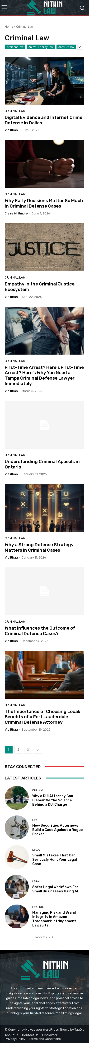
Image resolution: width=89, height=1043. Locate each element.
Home (9, 27)
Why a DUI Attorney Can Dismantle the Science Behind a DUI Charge (52, 800)
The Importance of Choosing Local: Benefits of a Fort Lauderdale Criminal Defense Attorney (42, 717)
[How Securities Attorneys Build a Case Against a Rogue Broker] (17, 827)
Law (34, 820)
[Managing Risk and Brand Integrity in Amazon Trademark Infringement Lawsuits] (17, 917)
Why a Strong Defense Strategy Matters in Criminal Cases (39, 547)
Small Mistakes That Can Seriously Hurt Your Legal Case (54, 859)
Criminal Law (15, 110)
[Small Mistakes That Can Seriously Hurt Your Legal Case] (17, 857)
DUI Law (37, 790)
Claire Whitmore (16, 213)
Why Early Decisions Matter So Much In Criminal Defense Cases (44, 203)
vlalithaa (11, 130)
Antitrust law (66, 47)
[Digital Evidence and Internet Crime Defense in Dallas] (44, 81)
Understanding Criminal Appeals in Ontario (42, 464)
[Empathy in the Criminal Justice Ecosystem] (44, 247)
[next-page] (38, 749)
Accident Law (15, 47)
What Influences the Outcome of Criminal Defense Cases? (40, 630)
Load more (42, 937)
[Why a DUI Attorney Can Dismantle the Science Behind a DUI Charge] (17, 798)
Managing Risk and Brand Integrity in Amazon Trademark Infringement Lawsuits (54, 918)
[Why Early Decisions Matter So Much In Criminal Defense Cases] (44, 164)
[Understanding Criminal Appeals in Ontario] (44, 425)
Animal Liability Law (40, 47)
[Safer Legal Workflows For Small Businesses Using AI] (17, 887)
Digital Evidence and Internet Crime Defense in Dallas (43, 120)
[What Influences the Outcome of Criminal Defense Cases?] (44, 591)
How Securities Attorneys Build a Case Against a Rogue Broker (57, 829)
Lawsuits (38, 907)
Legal (36, 850)
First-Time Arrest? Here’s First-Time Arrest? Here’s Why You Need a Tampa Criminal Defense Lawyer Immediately (44, 375)
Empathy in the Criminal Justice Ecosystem (40, 286)
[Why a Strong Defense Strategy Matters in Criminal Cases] (44, 508)
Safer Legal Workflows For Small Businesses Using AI (55, 889)
